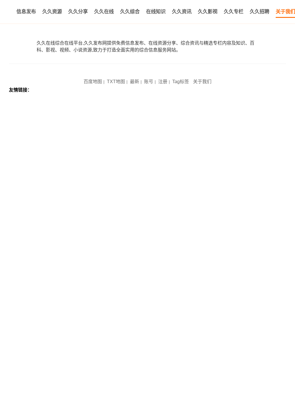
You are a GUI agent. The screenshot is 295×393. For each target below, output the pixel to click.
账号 (148, 81)
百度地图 (93, 81)
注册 (162, 81)
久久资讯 (182, 11)
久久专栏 (233, 11)
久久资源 (52, 11)
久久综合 (130, 11)
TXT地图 (116, 81)
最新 (134, 81)
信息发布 (26, 11)
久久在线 (104, 11)
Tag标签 (180, 81)
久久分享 (78, 11)
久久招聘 (259, 11)
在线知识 (156, 11)
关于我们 (202, 81)
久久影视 (208, 11)
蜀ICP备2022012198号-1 (132, 72)
